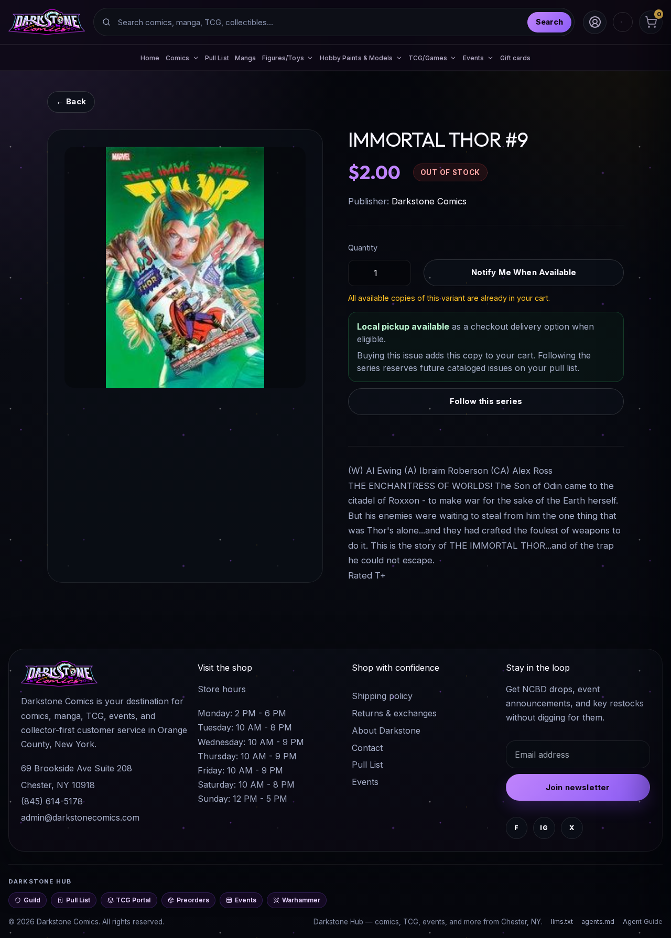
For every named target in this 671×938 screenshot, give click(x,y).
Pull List (217, 58)
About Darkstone (386, 730)
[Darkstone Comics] (46, 22)
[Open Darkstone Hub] (623, 22)
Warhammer (301, 900)
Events (365, 782)
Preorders (193, 900)
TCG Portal (133, 900)
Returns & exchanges (394, 713)
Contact (367, 748)
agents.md (597, 921)
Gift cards (515, 58)
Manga (245, 58)
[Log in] (595, 22)
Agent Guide (643, 921)
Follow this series (486, 401)
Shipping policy (382, 696)
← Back (71, 101)
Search (549, 21)
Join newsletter (578, 787)
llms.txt (562, 921)
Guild (32, 900)
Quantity (362, 247)
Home (149, 58)
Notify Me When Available (524, 272)
